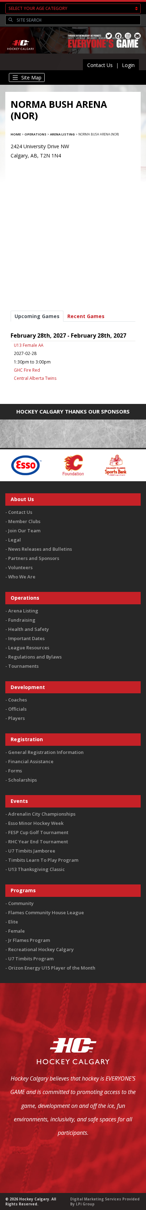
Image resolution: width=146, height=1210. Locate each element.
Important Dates (26, 638)
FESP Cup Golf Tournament (38, 832)
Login (128, 65)
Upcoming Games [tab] (37, 316)
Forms (15, 770)
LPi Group (85, 1203)
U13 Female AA (28, 345)
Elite (13, 921)
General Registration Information (46, 752)
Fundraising (21, 620)
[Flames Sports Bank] (99, 464)
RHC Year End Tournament (38, 841)
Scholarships (22, 780)
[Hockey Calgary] (20, 54)
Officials (17, 709)
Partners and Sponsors (33, 558)
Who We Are (21, 576)
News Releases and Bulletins (40, 549)
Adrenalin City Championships (41, 814)
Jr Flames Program (29, 940)
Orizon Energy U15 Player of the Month (51, 968)
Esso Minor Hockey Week (35, 823)
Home (16, 134)
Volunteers (20, 567)
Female (16, 931)
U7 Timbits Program (31, 958)
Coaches (17, 699)
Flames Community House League (46, 912)
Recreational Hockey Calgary (41, 949)
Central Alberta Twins (35, 378)
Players (16, 718)
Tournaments (23, 666)
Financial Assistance (31, 761)
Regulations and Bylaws (35, 657)
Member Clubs (24, 521)
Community (21, 903)
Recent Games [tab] (86, 316)
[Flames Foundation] (56, 464)
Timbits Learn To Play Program (43, 860)
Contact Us (100, 65)
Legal (14, 540)
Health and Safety (28, 629)
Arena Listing (62, 134)
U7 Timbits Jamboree (31, 851)
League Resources (28, 647)
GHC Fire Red (27, 370)
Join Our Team (24, 530)
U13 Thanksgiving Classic (36, 869)
